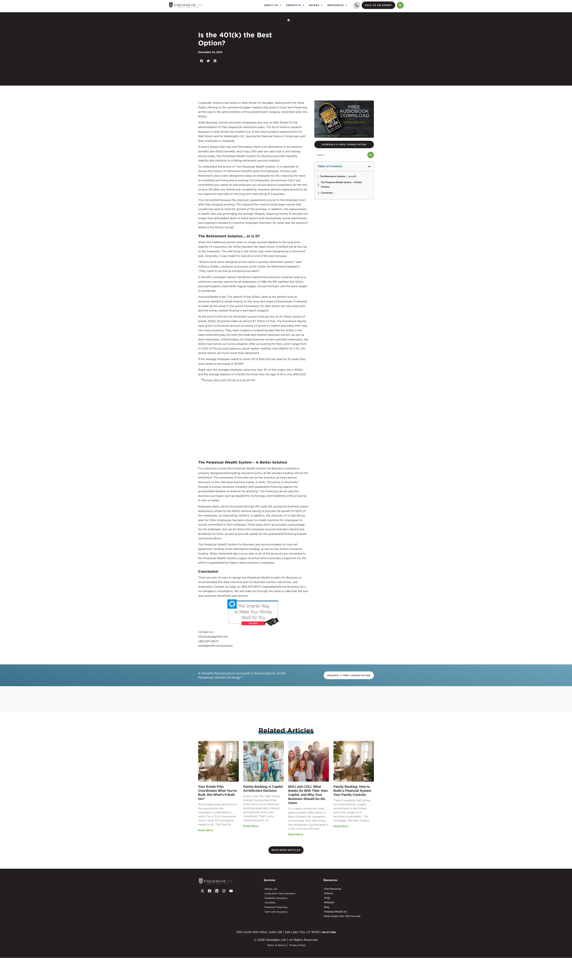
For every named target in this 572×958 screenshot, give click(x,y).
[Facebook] (209, 890)
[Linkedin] (216, 890)
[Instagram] (223, 890)
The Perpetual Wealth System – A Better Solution (341, 184)
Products (293, 5)
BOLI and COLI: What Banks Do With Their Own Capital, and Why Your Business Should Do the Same (308, 795)
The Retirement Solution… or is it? (338, 176)
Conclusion (327, 192)
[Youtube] (231, 890)
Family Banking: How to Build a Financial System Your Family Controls (352, 791)
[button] (201, 61)
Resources (335, 5)
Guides (314, 5)
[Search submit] (370, 155)
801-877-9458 (329, 932)
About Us (271, 5)
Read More (205, 830)
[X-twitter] (202, 890)
